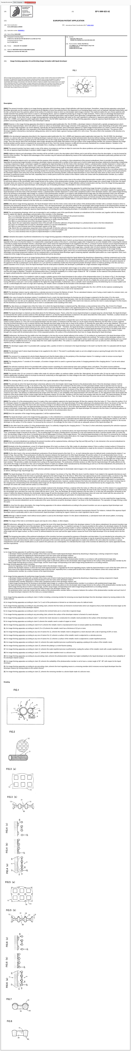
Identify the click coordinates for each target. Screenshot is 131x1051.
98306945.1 (21, 30)
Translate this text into (6, 2)
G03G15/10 (90, 25)
